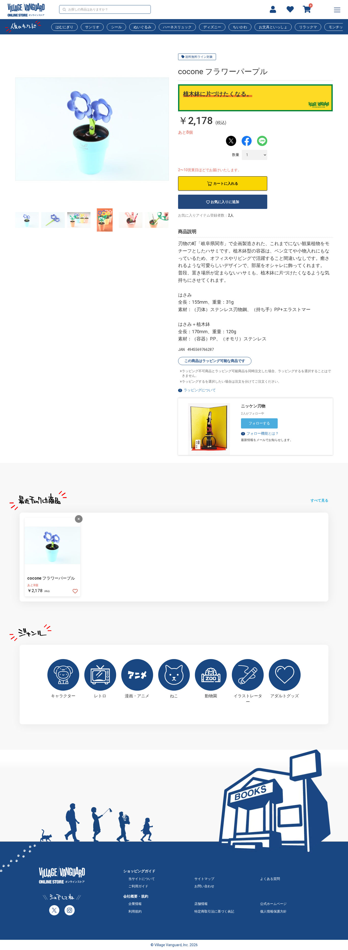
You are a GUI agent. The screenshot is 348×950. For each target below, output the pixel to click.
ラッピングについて (200, 390)
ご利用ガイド (138, 886)
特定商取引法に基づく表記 (214, 911)
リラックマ (308, 27)
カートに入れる (225, 183)
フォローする (259, 423)
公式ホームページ (273, 904)
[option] (92, 129)
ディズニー (212, 27)
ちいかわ (240, 27)
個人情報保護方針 (273, 911)
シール (116, 27)
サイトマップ (204, 879)
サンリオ (92, 27)
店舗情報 (201, 904)
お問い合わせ (204, 886)
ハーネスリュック (177, 27)
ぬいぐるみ (142, 27)
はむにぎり (64, 27)
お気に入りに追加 (225, 202)
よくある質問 (270, 879)
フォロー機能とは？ (260, 433)
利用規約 (135, 911)
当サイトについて (141, 879)
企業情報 (135, 904)
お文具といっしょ (273, 27)
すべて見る (319, 500)
